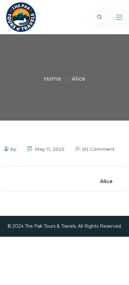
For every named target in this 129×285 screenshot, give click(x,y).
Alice (106, 181)
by (13, 149)
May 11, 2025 (49, 149)
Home (52, 78)
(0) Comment (98, 149)
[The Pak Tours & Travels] (21, 17)
